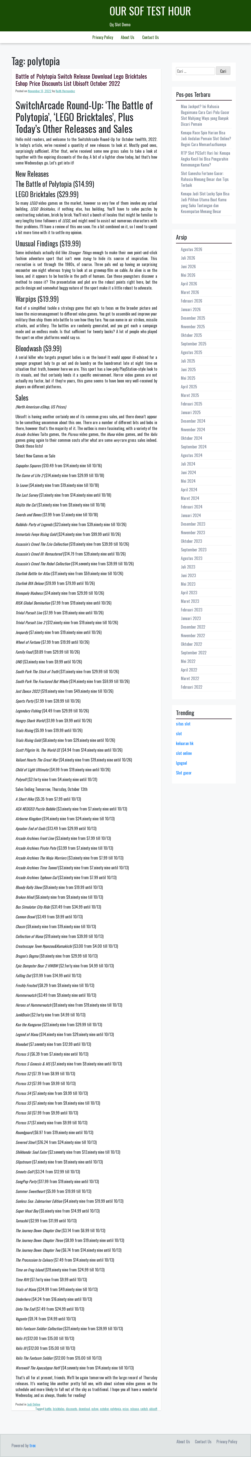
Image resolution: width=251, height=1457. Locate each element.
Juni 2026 (188, 266)
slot (179, 733)
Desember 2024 (193, 421)
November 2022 (193, 635)
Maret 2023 (190, 601)
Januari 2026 (191, 309)
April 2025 (189, 387)
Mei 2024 (188, 481)
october (104, 1408)
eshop (95, 1408)
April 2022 (189, 670)
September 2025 (193, 344)
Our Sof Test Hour (150, 11)
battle (48, 1408)
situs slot (183, 724)
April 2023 (189, 592)
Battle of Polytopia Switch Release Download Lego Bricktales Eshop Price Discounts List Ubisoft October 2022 (81, 80)
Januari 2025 (191, 412)
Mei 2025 (188, 378)
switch (144, 1408)
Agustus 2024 (191, 455)
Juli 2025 (188, 361)
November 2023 (193, 532)
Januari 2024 (191, 515)
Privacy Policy (102, 37)
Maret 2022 (190, 678)
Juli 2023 (188, 567)
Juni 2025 (188, 369)
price (126, 1408)
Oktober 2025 (191, 335)
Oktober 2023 (191, 541)
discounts (71, 1408)
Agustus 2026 (191, 249)
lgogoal (181, 763)
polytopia (115, 1408)
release (134, 1408)
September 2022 (193, 653)
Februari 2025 (191, 404)
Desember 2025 (193, 318)
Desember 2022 (193, 627)
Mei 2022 (188, 661)
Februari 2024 (191, 507)
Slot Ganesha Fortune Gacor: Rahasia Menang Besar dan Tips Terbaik (205, 179)
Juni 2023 (188, 575)
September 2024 (194, 447)
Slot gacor (184, 773)
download (84, 1408)
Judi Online (33, 1404)
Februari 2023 (191, 610)
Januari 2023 (191, 618)
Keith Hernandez (65, 91)
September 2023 (193, 550)
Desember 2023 (193, 524)
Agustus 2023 (191, 558)
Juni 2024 (188, 472)
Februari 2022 (191, 687)
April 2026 (189, 284)
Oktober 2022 (191, 644)
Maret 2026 (190, 292)
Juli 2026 (188, 258)
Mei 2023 (188, 584)
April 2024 (189, 490)
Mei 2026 (188, 275)
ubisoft (153, 1408)
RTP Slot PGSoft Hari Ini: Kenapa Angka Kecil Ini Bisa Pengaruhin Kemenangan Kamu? (205, 159)
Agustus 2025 (191, 352)
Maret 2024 (190, 498)
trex (32, 1445)
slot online (184, 753)
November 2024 (193, 429)
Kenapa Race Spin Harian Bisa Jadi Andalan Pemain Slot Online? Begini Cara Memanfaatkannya (206, 138)
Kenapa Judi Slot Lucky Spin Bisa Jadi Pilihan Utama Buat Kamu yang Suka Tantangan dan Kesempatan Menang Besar (205, 202)
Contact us (150, 37)
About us (127, 37)
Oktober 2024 (191, 438)
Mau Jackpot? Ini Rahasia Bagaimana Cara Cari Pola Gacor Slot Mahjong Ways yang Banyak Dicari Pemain (205, 115)
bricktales (58, 1408)
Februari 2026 (191, 301)
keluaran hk (184, 743)
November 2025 (193, 326)
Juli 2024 (188, 464)
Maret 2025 (190, 395)
